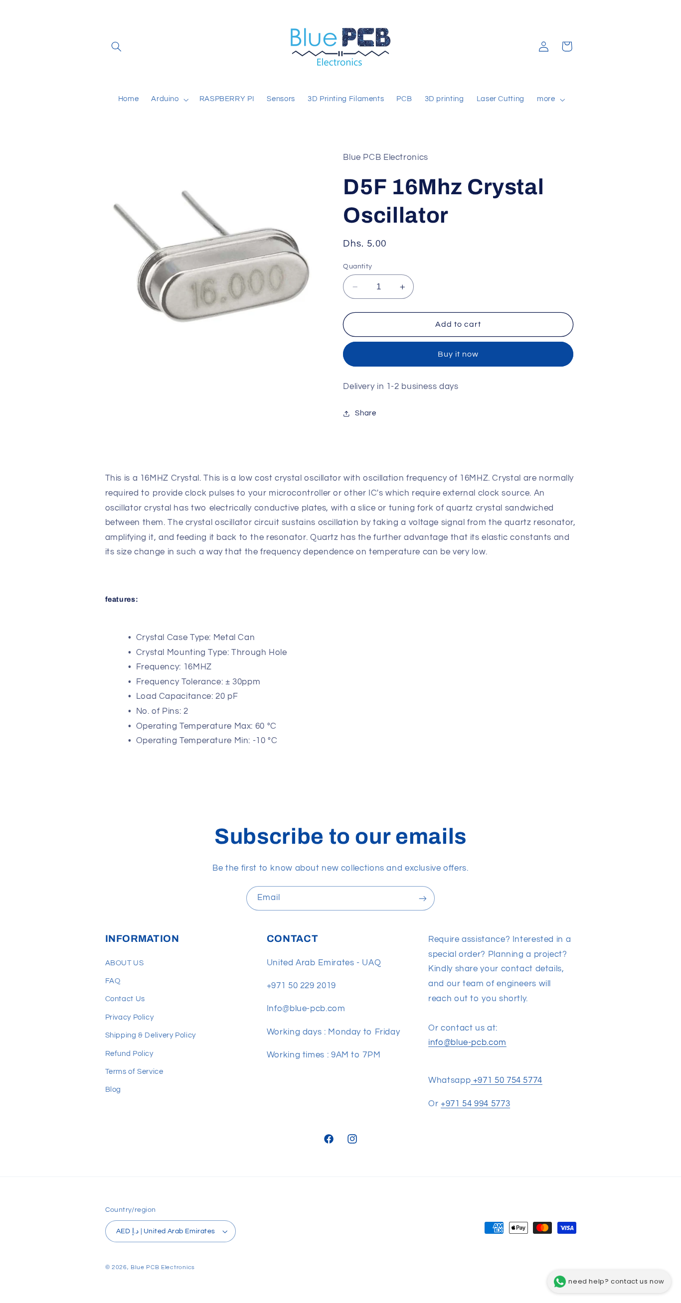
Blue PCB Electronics (163, 1267)
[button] (116, 46)
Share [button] (365, 413)
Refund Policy (129, 1053)
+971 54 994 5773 (475, 1103)
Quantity (357, 266)
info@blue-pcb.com (467, 1043)
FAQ (113, 981)
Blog (113, 1090)
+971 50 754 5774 (506, 1080)
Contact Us (125, 999)
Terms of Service (134, 1071)
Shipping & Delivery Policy (150, 1035)
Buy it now (458, 354)
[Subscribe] (422, 898)
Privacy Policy (129, 1017)
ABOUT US (124, 963)
